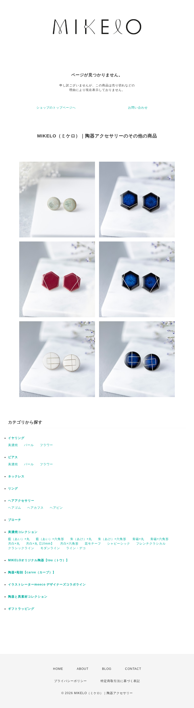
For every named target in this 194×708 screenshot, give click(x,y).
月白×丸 (14, 543)
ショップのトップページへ (56, 107)
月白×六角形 (69, 543)
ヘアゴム (14, 507)
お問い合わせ (138, 107)
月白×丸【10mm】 (40, 543)
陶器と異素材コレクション (27, 596)
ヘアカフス (35, 507)
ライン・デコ (76, 548)
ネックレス (16, 476)
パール (29, 445)
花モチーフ (93, 543)
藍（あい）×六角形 (50, 539)
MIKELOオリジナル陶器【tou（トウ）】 (38, 560)
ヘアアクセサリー (21, 500)
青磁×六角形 (159, 539)
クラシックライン (21, 548)
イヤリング (16, 438)
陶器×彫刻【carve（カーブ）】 (32, 572)
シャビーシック (118, 543)
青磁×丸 (138, 539)
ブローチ (14, 520)
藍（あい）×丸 (19, 539)
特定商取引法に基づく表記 (120, 681)
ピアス (13, 457)
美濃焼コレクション (23, 532)
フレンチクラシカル (151, 543)
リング (13, 488)
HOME (58, 669)
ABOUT (82, 669)
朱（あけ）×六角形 (112, 539)
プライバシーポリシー (70, 681)
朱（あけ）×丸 (81, 539)
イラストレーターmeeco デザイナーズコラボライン (47, 584)
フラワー (46, 445)
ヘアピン (56, 507)
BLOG (106, 669)
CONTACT (133, 669)
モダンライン (50, 548)
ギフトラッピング (21, 609)
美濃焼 (13, 445)
